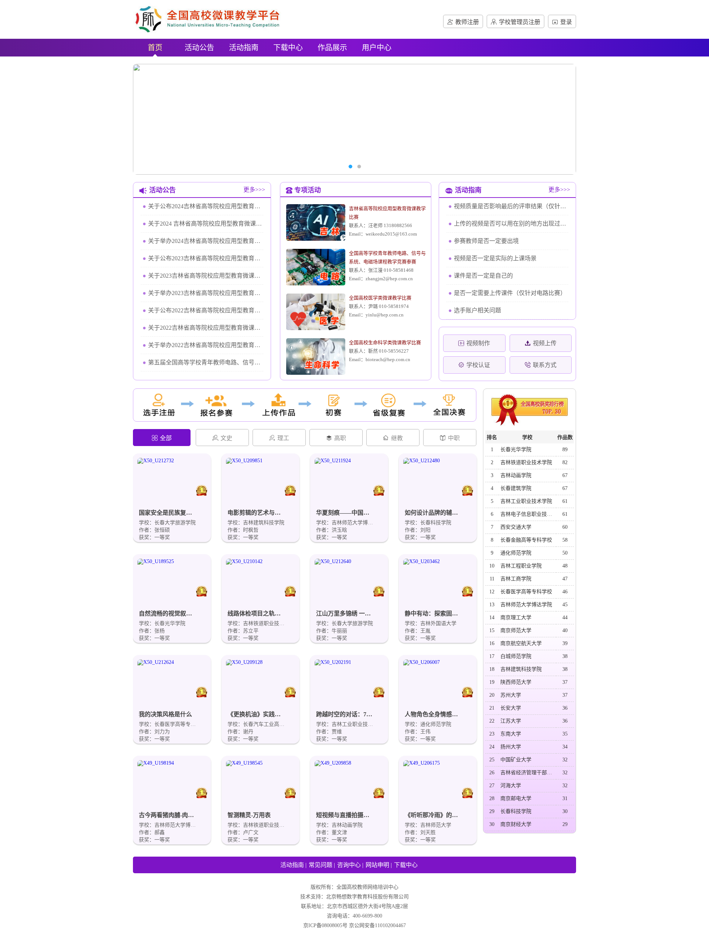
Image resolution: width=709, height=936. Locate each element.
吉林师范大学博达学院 (526, 604)
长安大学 (510, 708)
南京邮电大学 (515, 798)
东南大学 (510, 734)
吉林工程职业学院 (521, 566)
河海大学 (510, 785)
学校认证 (478, 365)
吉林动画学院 (515, 475)
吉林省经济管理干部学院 (528, 772)
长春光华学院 (515, 449)
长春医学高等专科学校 (526, 591)
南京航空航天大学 (521, 643)
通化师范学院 (515, 553)
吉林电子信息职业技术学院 (528, 514)
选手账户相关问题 (474, 310)
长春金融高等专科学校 (526, 540)
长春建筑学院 (515, 488)
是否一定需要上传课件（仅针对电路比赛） (507, 293)
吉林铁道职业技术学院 (526, 462)
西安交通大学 (515, 527)
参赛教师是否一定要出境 (483, 241)
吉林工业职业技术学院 (526, 501)
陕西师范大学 (515, 682)
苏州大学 (510, 695)
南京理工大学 (515, 617)
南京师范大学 (515, 630)
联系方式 (544, 365)
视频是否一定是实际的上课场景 (492, 258)
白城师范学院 (515, 656)
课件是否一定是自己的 (480, 275)
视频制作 (478, 343)
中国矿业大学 (515, 759)
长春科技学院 (515, 811)
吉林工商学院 (515, 579)
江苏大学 (510, 721)
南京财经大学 (515, 824)
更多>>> (254, 189)
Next (559, 119)
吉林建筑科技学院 (521, 669)
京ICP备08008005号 (325, 925)
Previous (149, 119)
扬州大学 (510, 747)
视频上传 (544, 343)
